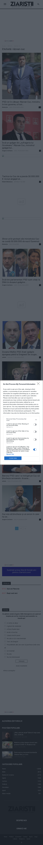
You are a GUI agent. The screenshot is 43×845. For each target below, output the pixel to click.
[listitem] (21, 419)
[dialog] (21, 422)
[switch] (35, 425)
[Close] (39, 384)
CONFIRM (13, 458)
